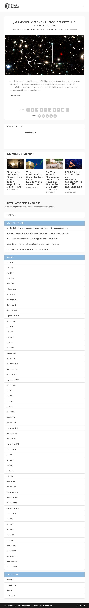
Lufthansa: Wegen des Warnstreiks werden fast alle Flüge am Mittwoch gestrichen (38, 233)
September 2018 (13, 508)
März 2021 (10, 348)
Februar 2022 (11, 289)
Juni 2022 (10, 268)
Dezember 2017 (12, 556)
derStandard (29, 29)
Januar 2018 (11, 551)
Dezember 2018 (12, 492)
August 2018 (11, 513)
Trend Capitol (15, 605)
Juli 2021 (10, 326)
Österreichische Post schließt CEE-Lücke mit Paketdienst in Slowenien (33, 244)
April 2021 (10, 342)
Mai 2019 (10, 465)
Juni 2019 (10, 460)
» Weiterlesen (14, 96)
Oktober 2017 (12, 567)
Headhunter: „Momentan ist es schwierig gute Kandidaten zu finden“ (33, 239)
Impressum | (26, 605)
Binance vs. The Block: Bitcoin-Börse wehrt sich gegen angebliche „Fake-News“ (15, 179)
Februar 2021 (11, 353)
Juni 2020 (10, 396)
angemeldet (17, 206)
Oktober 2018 (12, 503)
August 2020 (11, 385)
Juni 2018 (10, 524)
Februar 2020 (11, 417)
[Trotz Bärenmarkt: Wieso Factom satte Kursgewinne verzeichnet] (35, 164)
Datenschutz (36, 605)
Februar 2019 (11, 481)
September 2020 (13, 380)
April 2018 (10, 535)
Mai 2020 (10, 401)
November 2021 (12, 305)
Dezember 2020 (12, 364)
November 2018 (12, 497)
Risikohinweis (47, 605)
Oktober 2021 (12, 310)
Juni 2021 (10, 332)
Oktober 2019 (12, 439)
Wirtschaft (59, 29)
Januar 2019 (11, 487)
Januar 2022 (11, 294)
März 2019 (10, 476)
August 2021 (11, 321)
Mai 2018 (10, 529)
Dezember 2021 (12, 300)
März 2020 (10, 412)
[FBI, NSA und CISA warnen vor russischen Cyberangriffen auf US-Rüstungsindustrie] (73, 164)
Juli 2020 (10, 390)
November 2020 (12, 369)
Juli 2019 (10, 455)
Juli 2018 (10, 519)
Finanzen (50, 29)
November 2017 (12, 562)
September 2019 (13, 444)
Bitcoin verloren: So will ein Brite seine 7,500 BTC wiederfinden (30, 249)
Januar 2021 (11, 358)
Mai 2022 (10, 273)
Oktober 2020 (12, 374)
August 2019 (11, 449)
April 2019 (10, 471)
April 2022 (10, 278)
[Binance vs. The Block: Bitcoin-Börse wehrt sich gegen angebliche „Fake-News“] (15, 164)
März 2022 (10, 284)
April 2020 (10, 407)
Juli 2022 (10, 262)
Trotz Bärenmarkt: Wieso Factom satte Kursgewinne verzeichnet (34, 178)
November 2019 (12, 433)
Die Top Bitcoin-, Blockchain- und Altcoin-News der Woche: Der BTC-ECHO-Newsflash (53, 180)
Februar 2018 (11, 545)
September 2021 (13, 316)
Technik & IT (11, 585)
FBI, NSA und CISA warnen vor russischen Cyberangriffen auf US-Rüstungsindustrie (73, 180)
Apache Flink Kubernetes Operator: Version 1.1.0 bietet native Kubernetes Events (37, 228)
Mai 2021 (10, 337)
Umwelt (9, 590)
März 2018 (10, 540)
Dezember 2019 (12, 428)
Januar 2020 (11, 423)
